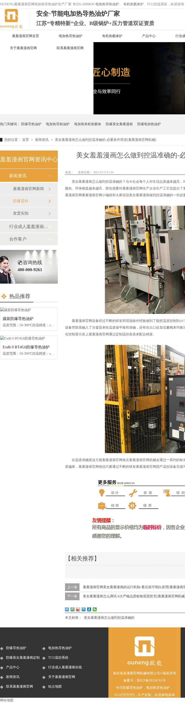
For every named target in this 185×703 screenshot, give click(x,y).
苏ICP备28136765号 (151, 680)
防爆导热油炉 (31, 124)
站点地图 (55, 686)
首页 (26, 140)
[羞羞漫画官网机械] (144, 665)
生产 (141, 695)
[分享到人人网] (89, 609)
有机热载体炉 (133, 4)
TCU (117, 695)
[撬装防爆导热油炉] (28, 310)
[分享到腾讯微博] (84, 609)
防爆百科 (20, 201)
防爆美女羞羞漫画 (119, 124)
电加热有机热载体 (87, 124)
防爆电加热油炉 (149, 124)
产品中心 (149, 36)
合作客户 (17, 239)
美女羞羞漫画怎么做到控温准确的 (109, 617)
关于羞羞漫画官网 (23, 48)
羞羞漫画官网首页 (25, 36)
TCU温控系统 (58, 657)
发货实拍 (20, 213)
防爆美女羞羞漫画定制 (23, 657)
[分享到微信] (95, 609)
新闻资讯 (42, 140)
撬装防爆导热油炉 (18, 319)
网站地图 (6, 700)
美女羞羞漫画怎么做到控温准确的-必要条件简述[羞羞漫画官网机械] (105, 140)
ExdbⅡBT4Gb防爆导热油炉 (26, 347)
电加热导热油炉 (107, 4)
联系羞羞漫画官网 (70, 48)
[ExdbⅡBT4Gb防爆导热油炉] (28, 338)
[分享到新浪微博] (78, 609)
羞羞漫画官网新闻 (28, 189)
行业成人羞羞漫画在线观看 (28, 226)
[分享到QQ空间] (73, 609)
